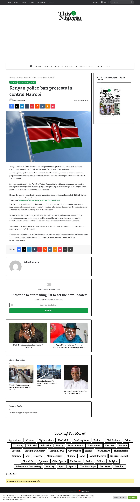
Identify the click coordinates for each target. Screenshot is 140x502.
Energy (59, 445)
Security (23, 2)
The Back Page (88, 466)
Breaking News (81, 440)
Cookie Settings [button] (119, 497)
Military (71, 456)
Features (109, 445)
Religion (113, 461)
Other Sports (59, 461)
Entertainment (42, 2)
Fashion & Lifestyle (83, 66)
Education (46, 445)
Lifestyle (38, 456)
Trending (119, 466)
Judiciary (16, 456)
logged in (21, 412)
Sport (62, 466)
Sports (98, 66)
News (9, 2)
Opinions (43, 461)
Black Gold (63, 440)
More (107, 66)
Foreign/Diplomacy (35, 450)
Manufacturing (54, 456)
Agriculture (15, 440)
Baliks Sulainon (18, 100)
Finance (123, 445)
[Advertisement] (70, 42)
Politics (15, 2)
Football (16, 450)
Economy (31, 2)
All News (19, 77)
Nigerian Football (119, 456)
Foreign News (23, 82)
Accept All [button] (132, 497)
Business (98, 440)
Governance (74, 450)
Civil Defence (113, 440)
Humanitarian (121, 450)
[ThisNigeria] (70, 15)
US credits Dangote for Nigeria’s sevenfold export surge (46, 383)
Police (89, 461)
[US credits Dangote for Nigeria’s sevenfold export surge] (49, 372)
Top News (105, 466)
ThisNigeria (85, 491)
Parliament (75, 461)
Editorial (69, 66)
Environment (94, 445)
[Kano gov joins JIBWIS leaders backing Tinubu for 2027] (76, 377)
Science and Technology (28, 466)
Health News (103, 450)
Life (27, 456)
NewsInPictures (97, 456)
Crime (128, 440)
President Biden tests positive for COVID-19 (39, 200)
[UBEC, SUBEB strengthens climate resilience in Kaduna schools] (21, 374)
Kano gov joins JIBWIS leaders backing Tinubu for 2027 (75, 392)
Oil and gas (28, 461)
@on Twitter (11, 474)
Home (13, 77)
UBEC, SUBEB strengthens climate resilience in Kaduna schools (19, 387)
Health (51, 2)
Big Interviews (46, 440)
